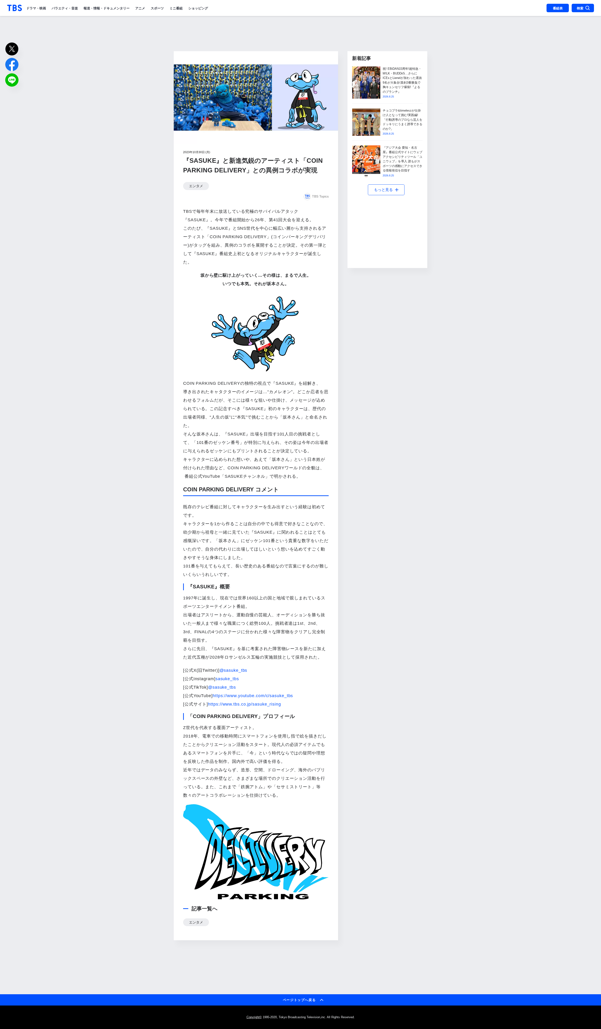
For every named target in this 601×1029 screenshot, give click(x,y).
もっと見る (383, 190)
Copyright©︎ (254, 1017)
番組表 (558, 8)
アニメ (140, 8)
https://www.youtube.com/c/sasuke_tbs (253, 695)
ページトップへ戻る (299, 1000)
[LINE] (12, 80)
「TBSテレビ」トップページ (14, 8)
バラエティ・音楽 (65, 8)
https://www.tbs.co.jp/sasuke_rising (244, 704)
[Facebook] (12, 64)
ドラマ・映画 (36, 8)
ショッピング (198, 8)
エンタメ (196, 186)
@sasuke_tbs (233, 670)
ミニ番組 (176, 8)
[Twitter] (12, 49)
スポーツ (157, 8)
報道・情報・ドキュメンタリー (107, 8)
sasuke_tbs (227, 678)
